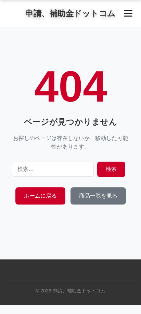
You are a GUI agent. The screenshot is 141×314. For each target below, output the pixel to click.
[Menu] (128, 13)
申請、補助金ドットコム (70, 13)
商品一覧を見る (98, 196)
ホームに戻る (40, 196)
